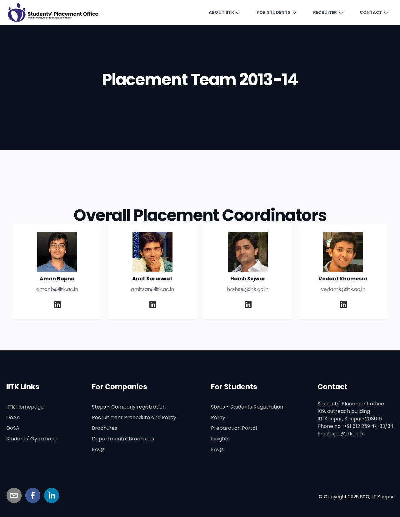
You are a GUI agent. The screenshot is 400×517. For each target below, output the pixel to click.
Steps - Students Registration (247, 406)
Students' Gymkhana (32, 438)
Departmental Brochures (123, 438)
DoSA (12, 428)
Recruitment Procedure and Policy (134, 417)
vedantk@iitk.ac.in (343, 289)
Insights (220, 438)
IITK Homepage (25, 406)
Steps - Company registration (129, 406)
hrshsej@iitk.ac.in (247, 289)
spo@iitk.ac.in (348, 433)
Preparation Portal (234, 428)
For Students (273, 12)
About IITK (221, 12)
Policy (218, 417)
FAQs (98, 449)
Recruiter (325, 12)
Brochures (104, 428)
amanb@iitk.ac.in (57, 289)
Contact (371, 12)
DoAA (13, 417)
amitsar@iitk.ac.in (152, 289)
